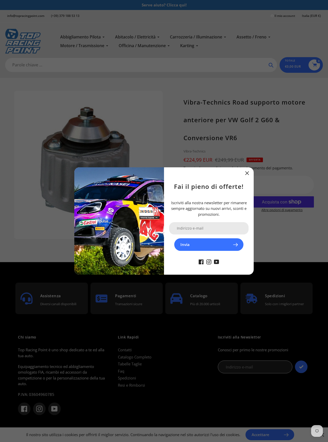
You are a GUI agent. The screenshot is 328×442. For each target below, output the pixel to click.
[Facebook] (201, 261)
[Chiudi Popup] (247, 173)
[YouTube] (216, 261)
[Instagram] (208, 261)
